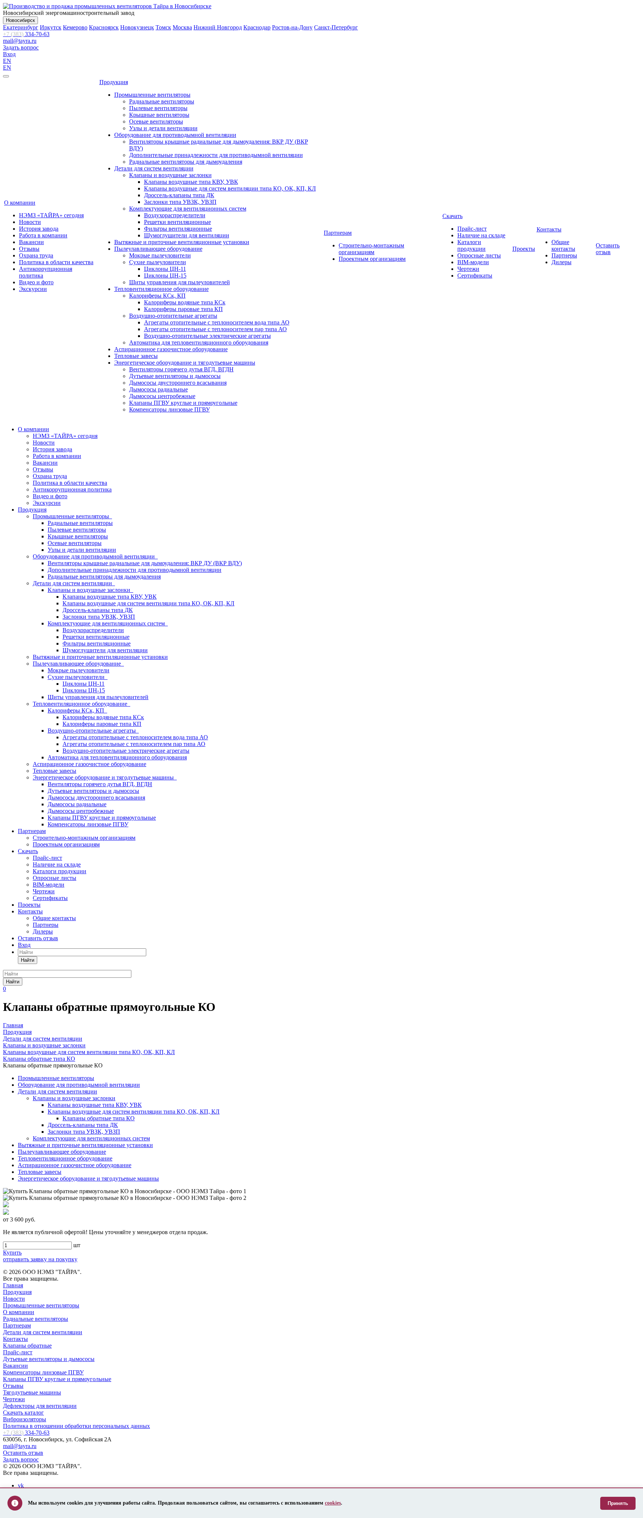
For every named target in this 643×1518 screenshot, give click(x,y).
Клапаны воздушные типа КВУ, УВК (191, 182)
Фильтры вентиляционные (178, 228)
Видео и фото (36, 282)
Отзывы (29, 249)
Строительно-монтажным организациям (371, 248)
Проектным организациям (372, 259)
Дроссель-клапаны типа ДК (179, 195)
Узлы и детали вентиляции (163, 128)
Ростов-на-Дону (292, 27)
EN (7, 61)
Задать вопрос (21, 47)
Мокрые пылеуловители (160, 255)
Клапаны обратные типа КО (99, 1118)
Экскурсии (33, 289)
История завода (38, 228)
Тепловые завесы (136, 356)
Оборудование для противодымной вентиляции (175, 135)
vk (21, 1485)
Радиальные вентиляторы (161, 101)
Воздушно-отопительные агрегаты (173, 316)
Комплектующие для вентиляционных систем (187, 208)
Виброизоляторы (24, 1419)
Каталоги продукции (471, 245)
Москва (182, 27)
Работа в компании (43, 235)
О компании (19, 202)
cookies (333, 1503)
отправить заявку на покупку (40, 1259)
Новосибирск (20, 20)
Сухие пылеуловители (157, 262)
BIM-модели (473, 262)
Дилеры (561, 262)
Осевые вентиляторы (156, 121)
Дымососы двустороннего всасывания (178, 383)
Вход (9, 54)
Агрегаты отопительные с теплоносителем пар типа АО (215, 329)
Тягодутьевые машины (32, 1392)
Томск (163, 27)
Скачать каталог (23, 1412)
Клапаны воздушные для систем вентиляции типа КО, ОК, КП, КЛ (230, 188)
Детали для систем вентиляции (153, 168)
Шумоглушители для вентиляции (186, 235)
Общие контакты (563, 245)
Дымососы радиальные (158, 389)
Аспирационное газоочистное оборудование (171, 349)
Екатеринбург (20, 27)
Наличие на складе (481, 235)
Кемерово (75, 27)
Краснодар (257, 27)
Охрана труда (36, 255)
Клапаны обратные (27, 1345)
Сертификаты (474, 275)
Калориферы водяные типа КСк (184, 302)
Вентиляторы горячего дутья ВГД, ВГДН (181, 369)
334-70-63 (26, 34)
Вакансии (31, 242)
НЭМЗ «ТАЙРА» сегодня (51, 215)
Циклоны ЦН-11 (165, 269)
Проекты (523, 249)
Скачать (452, 216)
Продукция (113, 82)
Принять (618, 1503)
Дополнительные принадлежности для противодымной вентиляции (216, 155)
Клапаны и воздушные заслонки (170, 175)
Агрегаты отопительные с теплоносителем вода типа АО (216, 322)
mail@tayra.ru (19, 41)
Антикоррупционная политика (72, 489)
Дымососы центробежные (162, 396)
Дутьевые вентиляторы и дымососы (175, 376)
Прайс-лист (472, 228)
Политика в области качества (56, 262)
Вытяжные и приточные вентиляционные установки (181, 242)
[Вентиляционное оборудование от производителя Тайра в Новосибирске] (107, 6)
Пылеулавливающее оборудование (158, 249)
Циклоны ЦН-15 (165, 275)
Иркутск (50, 27)
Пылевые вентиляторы (158, 108)
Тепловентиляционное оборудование (161, 289)
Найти (27, 960)
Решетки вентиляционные (177, 222)
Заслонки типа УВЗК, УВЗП (180, 202)
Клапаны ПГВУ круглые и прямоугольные (183, 403)
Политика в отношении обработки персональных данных (76, 1426)
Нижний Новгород (217, 27)
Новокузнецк (137, 27)
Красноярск (104, 27)
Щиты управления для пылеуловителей (179, 282)
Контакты (549, 229)
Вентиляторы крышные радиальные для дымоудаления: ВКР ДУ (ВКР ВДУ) (145, 563)
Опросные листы (479, 255)
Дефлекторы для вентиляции (40, 1406)
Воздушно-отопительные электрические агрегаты (207, 336)
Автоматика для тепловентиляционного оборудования (198, 342)
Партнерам (338, 233)
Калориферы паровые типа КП (183, 309)
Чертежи (468, 269)
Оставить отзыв (608, 248)
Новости (30, 222)
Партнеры (564, 255)
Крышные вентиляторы (159, 115)
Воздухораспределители (174, 215)
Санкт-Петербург (336, 27)
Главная (13, 1285)
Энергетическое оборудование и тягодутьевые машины (184, 362)
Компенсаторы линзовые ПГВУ (169, 409)
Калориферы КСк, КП (157, 295)
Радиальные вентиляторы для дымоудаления (185, 161)
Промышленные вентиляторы (152, 95)
